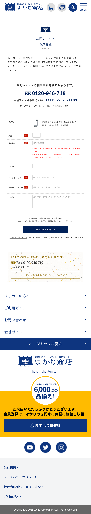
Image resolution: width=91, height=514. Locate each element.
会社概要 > (11, 467)
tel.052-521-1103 (61, 100)
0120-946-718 (49, 93)
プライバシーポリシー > (20, 477)
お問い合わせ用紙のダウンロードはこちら (45, 275)
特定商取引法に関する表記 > (23, 486)
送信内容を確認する (45, 229)
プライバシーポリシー (18, 237)
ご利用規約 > (13, 496)
